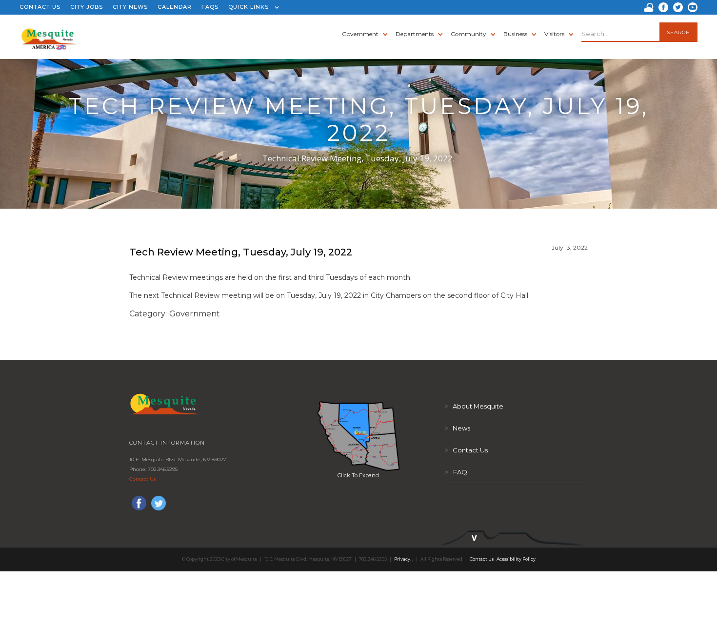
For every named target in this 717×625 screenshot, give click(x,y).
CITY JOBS (86, 6)
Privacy (402, 559)
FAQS (210, 6)
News (457, 428)
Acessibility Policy (516, 559)
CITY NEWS (130, 6)
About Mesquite (474, 406)
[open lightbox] (358, 435)
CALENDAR (175, 6)
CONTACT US (40, 6)
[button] (251, 7)
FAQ (456, 472)
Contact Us (142, 479)
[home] (49, 34)
